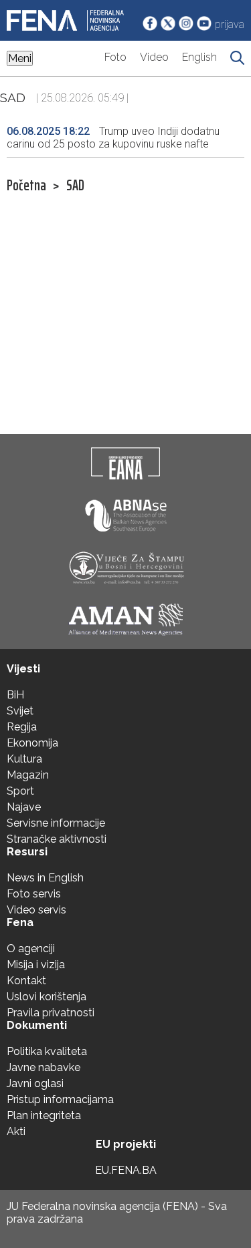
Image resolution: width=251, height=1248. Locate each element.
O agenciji (31, 948)
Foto (115, 57)
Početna (26, 186)
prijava (229, 24)
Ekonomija (32, 743)
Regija (22, 726)
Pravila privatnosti (50, 1012)
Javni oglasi (35, 1083)
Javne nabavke (43, 1067)
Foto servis (34, 893)
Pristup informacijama (60, 1099)
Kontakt (26, 980)
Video (154, 57)
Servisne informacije (56, 823)
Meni (19, 58)
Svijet (20, 710)
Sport (20, 791)
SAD (75, 186)
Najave (24, 807)
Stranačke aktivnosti (56, 839)
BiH (15, 694)
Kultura (24, 759)
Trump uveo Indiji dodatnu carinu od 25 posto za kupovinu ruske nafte (113, 137)
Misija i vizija (36, 964)
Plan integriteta (44, 1115)
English (199, 57)
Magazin (28, 775)
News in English (45, 877)
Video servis (36, 909)
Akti (16, 1131)
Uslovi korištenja (46, 996)
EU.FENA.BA (126, 1170)
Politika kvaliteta (47, 1051)
